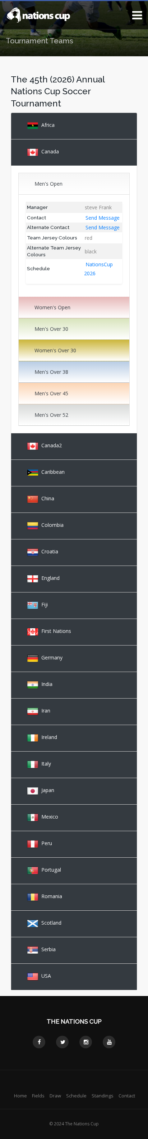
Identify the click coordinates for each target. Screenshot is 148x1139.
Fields (38, 1095)
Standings (103, 1095)
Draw (55, 1095)
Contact (127, 1095)
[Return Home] (38, 14)
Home (20, 1095)
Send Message (102, 217)
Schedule (76, 1095)
